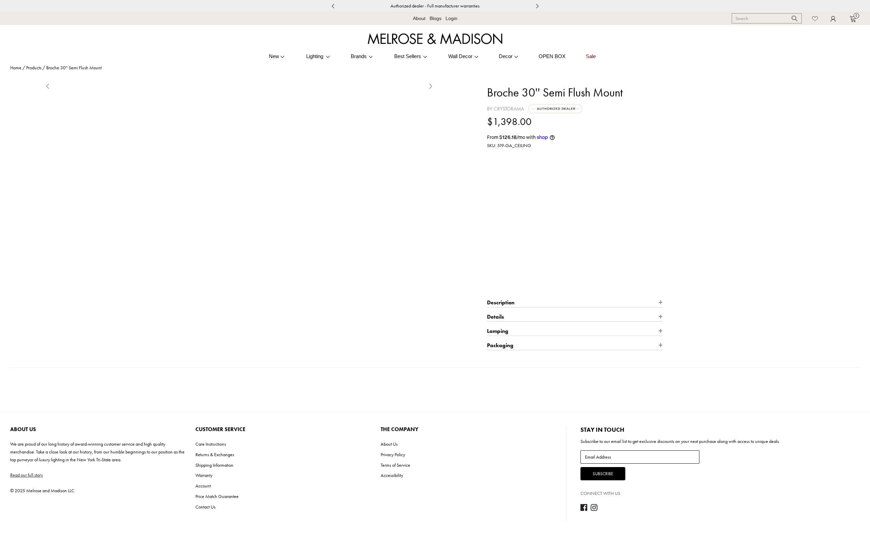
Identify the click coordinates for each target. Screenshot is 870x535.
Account (203, 486)
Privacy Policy (393, 454)
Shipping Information (214, 465)
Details (571, 206)
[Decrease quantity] (491, 231)
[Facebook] (583, 509)
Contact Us (205, 507)
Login (451, 18)
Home (15, 68)
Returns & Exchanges (214, 454)
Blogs (435, 18)
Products (33, 68)
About (419, 18)
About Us (389, 444)
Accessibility (392, 475)
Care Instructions (210, 444)
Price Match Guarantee (217, 496)
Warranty (203, 475)
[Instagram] (594, 509)
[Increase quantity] (517, 231)
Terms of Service (395, 465)
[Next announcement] (537, 6)
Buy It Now (575, 285)
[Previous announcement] (332, 6)
